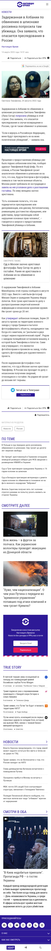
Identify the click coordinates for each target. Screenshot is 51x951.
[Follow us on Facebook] (4, 925)
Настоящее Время (10, 46)
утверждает (12, 318)
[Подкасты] (42, 925)
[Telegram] (25, 947)
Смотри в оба (15, 812)
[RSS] (35, 925)
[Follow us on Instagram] (23, 925)
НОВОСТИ (10, 742)
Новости (7, 12)
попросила (21, 115)
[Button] (14, 58)
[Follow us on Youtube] (16, 925)
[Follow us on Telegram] (29, 925)
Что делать (41, 149)
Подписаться (25, 395)
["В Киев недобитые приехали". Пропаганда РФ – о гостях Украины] (25, 843)
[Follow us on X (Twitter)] (10, 925)
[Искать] (40, 947)
